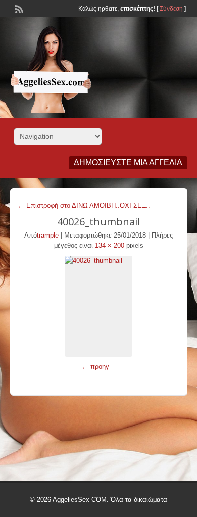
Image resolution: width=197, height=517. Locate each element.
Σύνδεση (171, 8)
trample (48, 235)
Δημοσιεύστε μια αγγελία (128, 162)
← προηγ (95, 366)
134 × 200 (109, 245)
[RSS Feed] (18, 8)
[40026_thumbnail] (99, 306)
